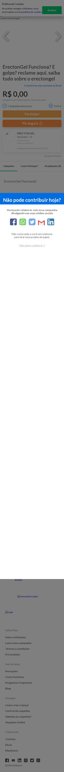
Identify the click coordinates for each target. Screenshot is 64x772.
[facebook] (13, 222)
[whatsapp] (21, 222)
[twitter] (30, 222)
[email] (40, 223)
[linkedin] (49, 222)
